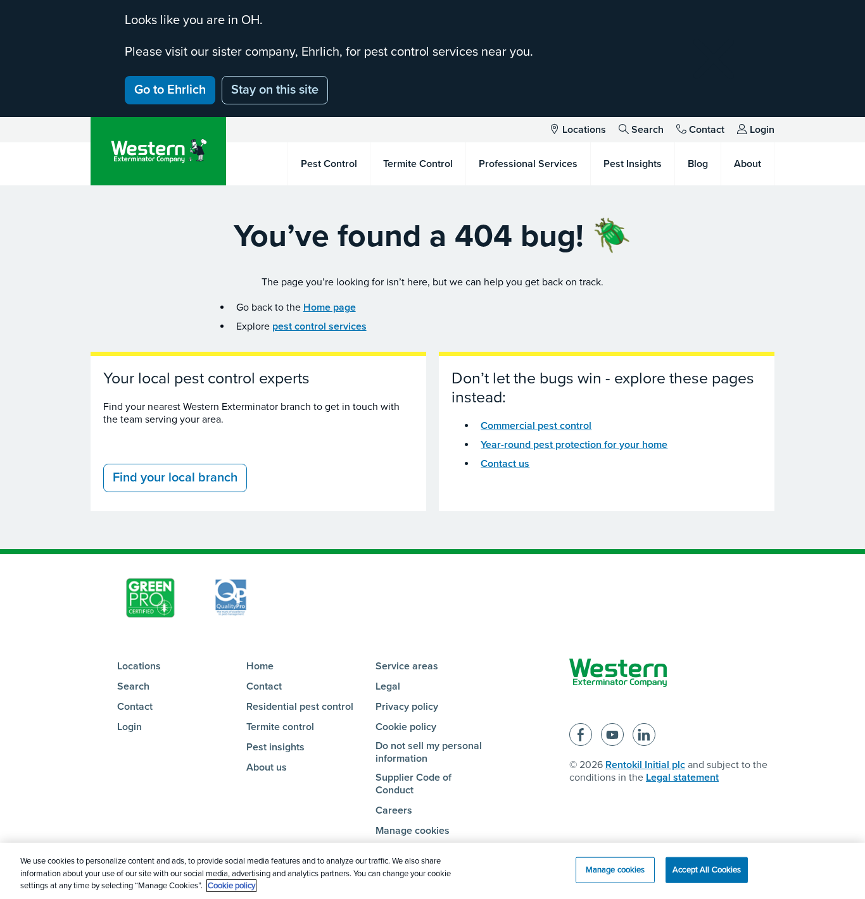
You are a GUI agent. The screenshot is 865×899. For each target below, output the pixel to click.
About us (266, 767)
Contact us (505, 463)
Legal (388, 686)
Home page (329, 307)
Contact (706, 129)
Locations (584, 129)
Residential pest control (299, 706)
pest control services (319, 326)
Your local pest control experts (206, 378)
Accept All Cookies (706, 869)
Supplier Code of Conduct (413, 784)
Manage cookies (413, 830)
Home (260, 666)
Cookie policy (406, 727)
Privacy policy (407, 706)
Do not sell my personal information (429, 752)
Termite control (280, 727)
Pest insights (275, 747)
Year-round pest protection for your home (574, 444)
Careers (394, 810)
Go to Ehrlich (170, 89)
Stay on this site (275, 89)
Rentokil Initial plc (645, 765)
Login (762, 129)
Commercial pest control (536, 425)
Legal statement (682, 777)
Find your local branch (175, 477)
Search (647, 129)
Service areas (407, 666)
